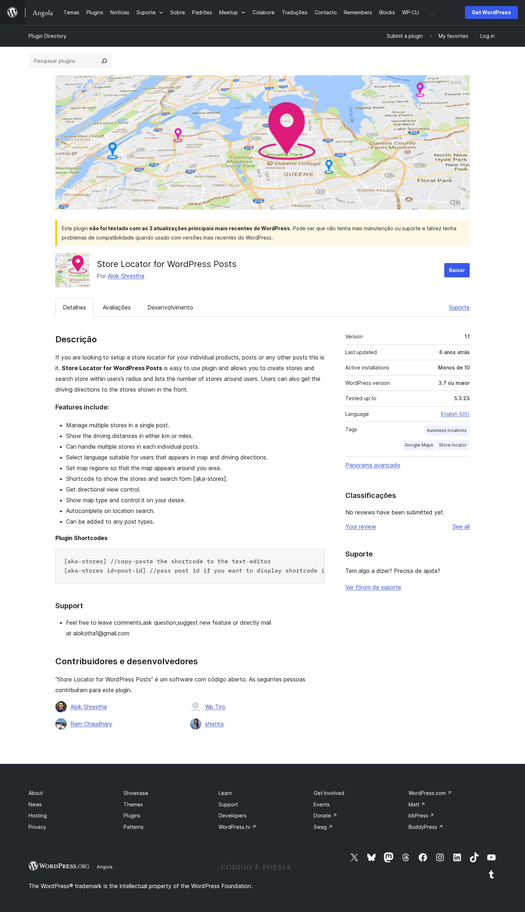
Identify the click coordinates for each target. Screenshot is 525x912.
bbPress (421, 815)
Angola (104, 867)
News (35, 804)
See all (461, 526)
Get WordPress (491, 12)
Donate (325, 815)
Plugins (132, 815)
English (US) (455, 414)
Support (228, 804)
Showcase (136, 793)
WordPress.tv (237, 827)
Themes (133, 804)
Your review (360, 526)
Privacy (37, 827)
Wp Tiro (215, 706)
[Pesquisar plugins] (104, 61)
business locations (447, 430)
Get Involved (329, 793)
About (36, 793)
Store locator (453, 445)
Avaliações (117, 307)
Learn (225, 793)
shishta (214, 723)
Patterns (134, 827)
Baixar (457, 270)
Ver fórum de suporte (373, 587)
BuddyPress (426, 827)
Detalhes (74, 307)
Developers (232, 815)
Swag (323, 827)
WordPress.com (430, 793)
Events (322, 804)
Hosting (38, 815)
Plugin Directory (47, 36)
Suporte (459, 307)
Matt (417, 804)
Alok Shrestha (126, 275)
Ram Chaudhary (91, 723)
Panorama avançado (372, 465)
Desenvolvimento (170, 307)
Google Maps (419, 445)
